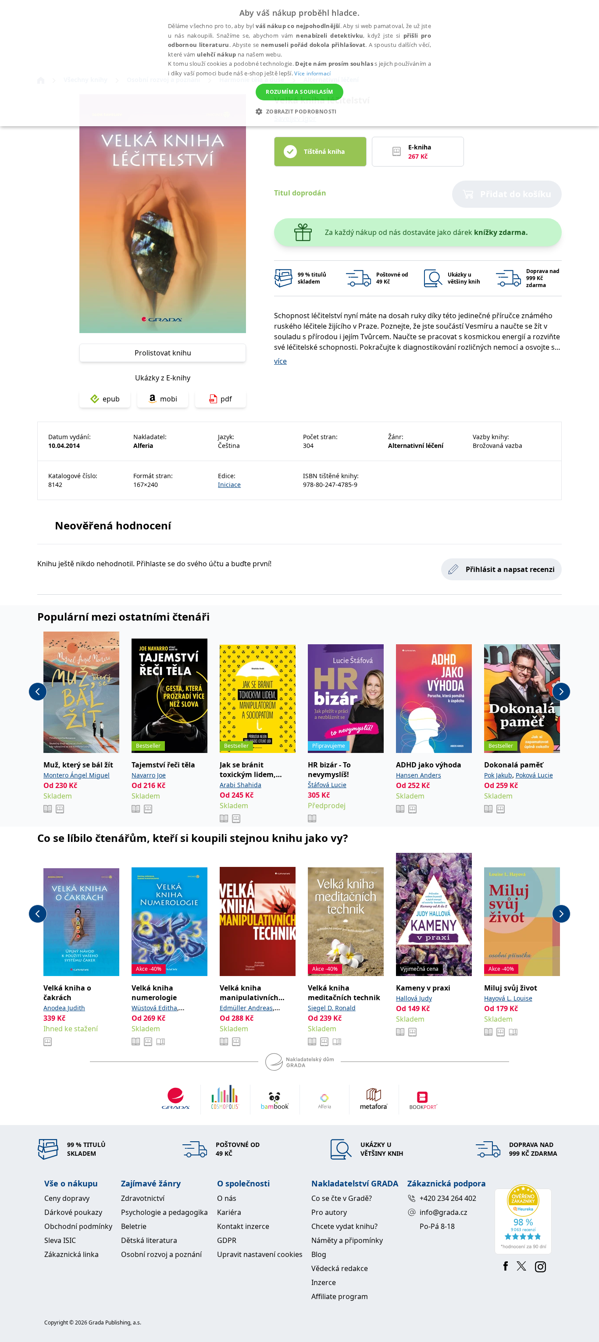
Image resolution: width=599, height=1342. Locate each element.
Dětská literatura (149, 1240)
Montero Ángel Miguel (76, 775)
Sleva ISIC (60, 1240)
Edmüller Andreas (246, 1008)
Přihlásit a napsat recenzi (510, 569)
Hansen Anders (418, 775)
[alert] (299, 63)
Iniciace (229, 484)
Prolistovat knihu (163, 353)
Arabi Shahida (240, 785)
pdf (226, 399)
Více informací (312, 73)
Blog (318, 1254)
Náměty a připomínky (347, 1240)
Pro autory (329, 1212)
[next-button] (561, 691)
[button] (299, 111)
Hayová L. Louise (508, 998)
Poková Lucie (534, 775)
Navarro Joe (149, 775)
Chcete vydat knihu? (344, 1226)
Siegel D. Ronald (332, 1008)
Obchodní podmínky (78, 1226)
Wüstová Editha (154, 1008)
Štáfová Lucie (327, 785)
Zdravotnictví (142, 1198)
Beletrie (133, 1226)
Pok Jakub (498, 775)
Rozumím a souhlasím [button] (299, 92)
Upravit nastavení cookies (260, 1254)
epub (111, 399)
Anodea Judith (64, 1008)
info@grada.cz (443, 1212)
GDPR (226, 1240)
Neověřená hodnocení (113, 525)
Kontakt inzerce (243, 1226)
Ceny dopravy (66, 1198)
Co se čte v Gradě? (341, 1198)
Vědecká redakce (339, 1268)
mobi (168, 399)
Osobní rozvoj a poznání (161, 1254)
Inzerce (323, 1282)
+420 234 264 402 (448, 1198)
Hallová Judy (414, 998)
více (280, 361)
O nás (226, 1198)
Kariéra (229, 1212)
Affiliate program (339, 1296)
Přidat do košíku (515, 194)
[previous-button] (38, 691)
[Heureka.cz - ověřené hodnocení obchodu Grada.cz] (525, 1219)
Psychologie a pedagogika (164, 1212)
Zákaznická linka (71, 1254)
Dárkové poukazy (73, 1212)
